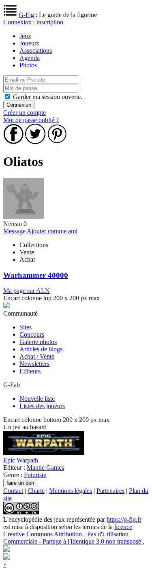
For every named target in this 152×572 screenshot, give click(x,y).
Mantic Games (45, 467)
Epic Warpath (20, 460)
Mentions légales (70, 490)
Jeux (25, 35)
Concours (31, 334)
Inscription (49, 22)
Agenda (29, 57)
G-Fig (26, 14)
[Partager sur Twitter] (35, 141)
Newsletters (34, 363)
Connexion (17, 22)
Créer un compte (24, 112)
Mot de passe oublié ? (31, 119)
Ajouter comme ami (52, 231)
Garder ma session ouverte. (47, 96)
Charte (36, 490)
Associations (35, 50)
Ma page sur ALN (26, 290)
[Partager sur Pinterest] (57, 141)
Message (15, 231)
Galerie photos (38, 341)
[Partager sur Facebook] (13, 141)
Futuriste (35, 474)
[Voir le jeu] (43, 452)
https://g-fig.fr (124, 519)
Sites (25, 327)
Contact (13, 490)
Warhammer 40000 (35, 275)
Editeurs (30, 371)
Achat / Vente (36, 356)
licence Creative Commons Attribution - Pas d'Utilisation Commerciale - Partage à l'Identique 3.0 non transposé (73, 534)
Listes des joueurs (42, 405)
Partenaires (110, 490)
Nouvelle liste (37, 398)
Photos (28, 65)
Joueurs (29, 43)
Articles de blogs (40, 349)
